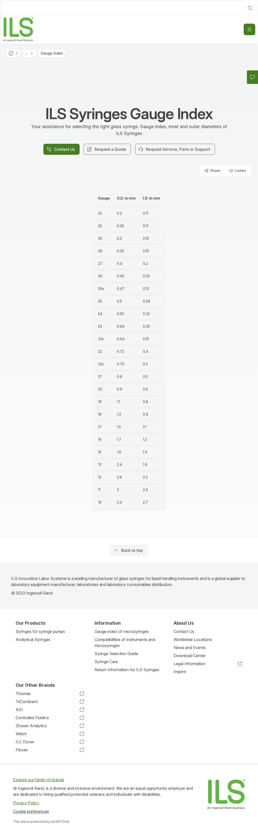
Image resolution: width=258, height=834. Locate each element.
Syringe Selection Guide (116, 653)
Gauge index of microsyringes (121, 631)
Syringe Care (106, 661)
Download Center (190, 655)
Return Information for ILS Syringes (126, 669)
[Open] (249, 29)
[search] (250, 8)
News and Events (190, 647)
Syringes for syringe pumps (40, 631)
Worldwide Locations (193, 639)
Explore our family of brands (38, 779)
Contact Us (184, 631)
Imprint (180, 671)
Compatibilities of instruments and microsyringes (124, 642)
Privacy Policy (26, 802)
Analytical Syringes (33, 639)
